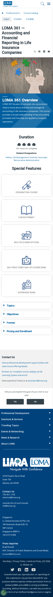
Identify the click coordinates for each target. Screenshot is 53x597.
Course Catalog (31, 13)
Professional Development (14, 13)
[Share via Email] (48, 51)
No (35, 401)
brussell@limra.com (11, 554)
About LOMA (8, 443)
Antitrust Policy (34, 561)
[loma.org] (11, 4)
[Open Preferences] (3, 593)
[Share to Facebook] (39, 51)
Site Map (7, 561)
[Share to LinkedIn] (44, 51)
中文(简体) (18, 19)
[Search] (42, 4)
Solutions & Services (12, 419)
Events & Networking (12, 431)
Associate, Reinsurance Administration (30, 159)
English (6, 19)
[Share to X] (34, 51)
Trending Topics (10, 425)
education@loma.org (37, 380)
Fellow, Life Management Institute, (22, 157)
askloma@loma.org (11, 497)
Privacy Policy (19, 561)
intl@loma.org (8, 506)
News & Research (10, 437)
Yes (15, 401)
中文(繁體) (30, 19)
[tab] (26, 306)
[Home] (2, 13)
